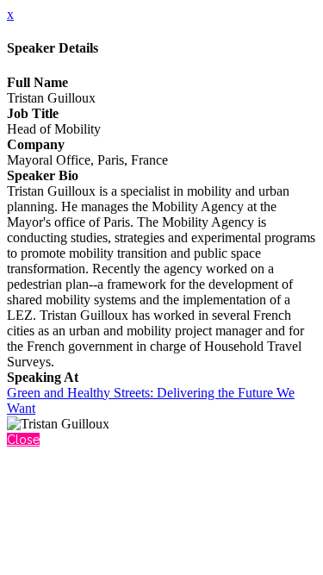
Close (23, 440)
